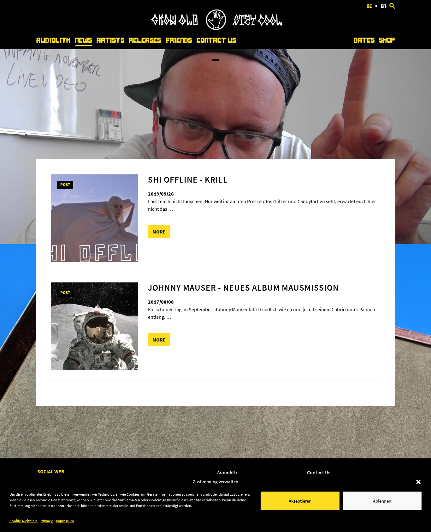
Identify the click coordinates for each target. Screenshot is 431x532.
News (83, 40)
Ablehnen (382, 501)
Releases (145, 40)
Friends (179, 40)
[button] (418, 482)
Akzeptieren (300, 501)
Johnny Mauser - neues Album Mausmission (243, 287)
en (383, 6)
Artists (110, 40)
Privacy (47, 520)
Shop (387, 40)
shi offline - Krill (188, 179)
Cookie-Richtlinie (23, 520)
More (159, 231)
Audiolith (53, 40)
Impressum (65, 520)
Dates (364, 40)
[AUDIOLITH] (216, 28)
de (369, 6)
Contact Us (216, 40)
